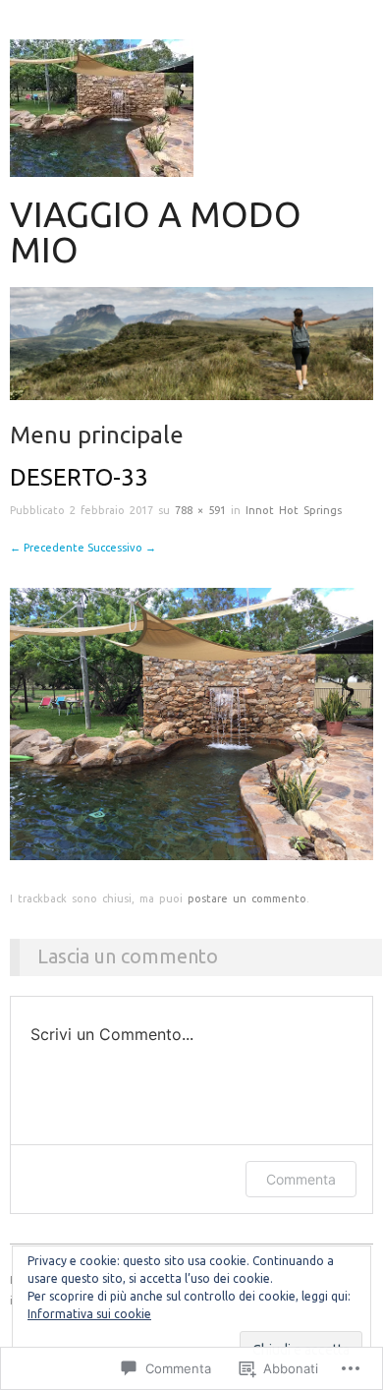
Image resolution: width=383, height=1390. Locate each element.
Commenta (301, 1179)
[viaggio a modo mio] (191, 351)
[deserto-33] (191, 723)
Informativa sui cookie (89, 1313)
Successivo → (121, 547)
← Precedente (47, 547)
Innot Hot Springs (294, 510)
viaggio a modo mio (155, 231)
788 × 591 (200, 510)
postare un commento (247, 898)
